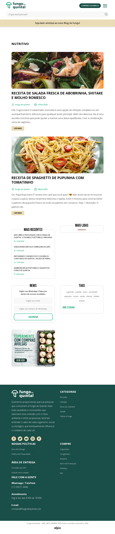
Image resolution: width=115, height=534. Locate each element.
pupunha (68, 296)
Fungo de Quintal (22, 104)
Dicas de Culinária (67, 406)
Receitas (63, 397)
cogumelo (70, 292)
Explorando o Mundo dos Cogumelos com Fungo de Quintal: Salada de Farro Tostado (32, 257)
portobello (93, 292)
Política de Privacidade (21, 454)
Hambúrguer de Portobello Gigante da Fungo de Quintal (32, 269)
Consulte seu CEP (19, 467)
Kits (61, 473)
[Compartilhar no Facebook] (14, 438)
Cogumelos (64, 449)
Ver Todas (68, 307)
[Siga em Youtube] (26, 438)
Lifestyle (63, 402)
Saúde (62, 411)
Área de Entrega (18, 449)
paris (85, 292)
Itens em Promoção (68, 463)
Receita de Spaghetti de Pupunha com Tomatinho (48, 180)
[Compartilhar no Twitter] (20, 438)
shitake (96, 296)
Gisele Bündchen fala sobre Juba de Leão (32, 247)
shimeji (89, 296)
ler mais (18, 128)
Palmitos (63, 468)
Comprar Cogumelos (90, 6)
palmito (79, 292)
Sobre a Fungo (66, 416)
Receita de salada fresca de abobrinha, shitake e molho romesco (57, 95)
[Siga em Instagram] (32, 438)
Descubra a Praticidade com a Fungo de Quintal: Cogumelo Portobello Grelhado (33, 236)
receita (75, 296)
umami (82, 301)
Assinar (33, 316)
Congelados (65, 454)
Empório (63, 459)
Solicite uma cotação (20, 472)
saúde (82, 296)
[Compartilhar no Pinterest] (39, 438)
